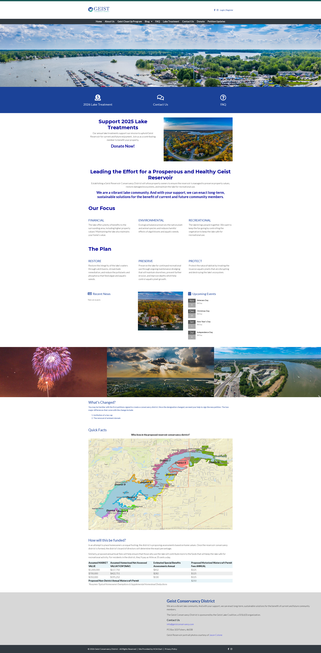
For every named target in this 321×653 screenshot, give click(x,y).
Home (99, 21)
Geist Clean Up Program (129, 21)
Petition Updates (216, 21)
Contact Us (188, 21)
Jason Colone (215, 635)
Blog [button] (147, 21)
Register (229, 10)
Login (222, 10)
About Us (109, 21)
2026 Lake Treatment (97, 104)
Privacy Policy (171, 649)
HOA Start (157, 649)
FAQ (157, 21)
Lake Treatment (171, 21)
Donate (201, 21)
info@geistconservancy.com (180, 624)
